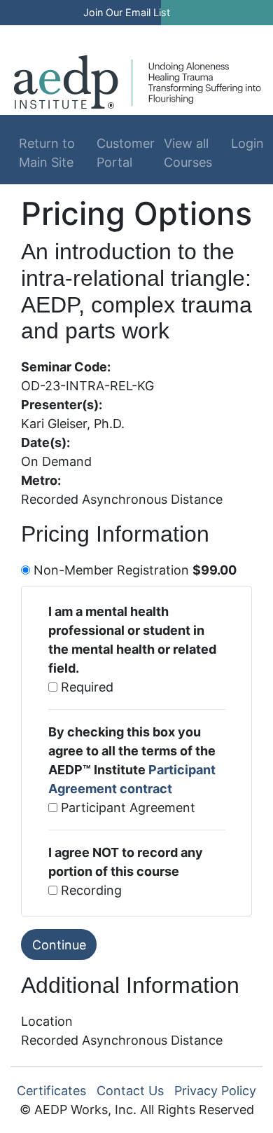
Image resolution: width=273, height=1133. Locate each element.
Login (242, 143)
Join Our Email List (126, 12)
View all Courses (188, 153)
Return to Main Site (47, 153)
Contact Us (130, 1090)
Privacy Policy (215, 1090)
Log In (208, 33)
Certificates (51, 1090)
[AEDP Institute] (137, 81)
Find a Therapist (115, 33)
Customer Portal (126, 153)
